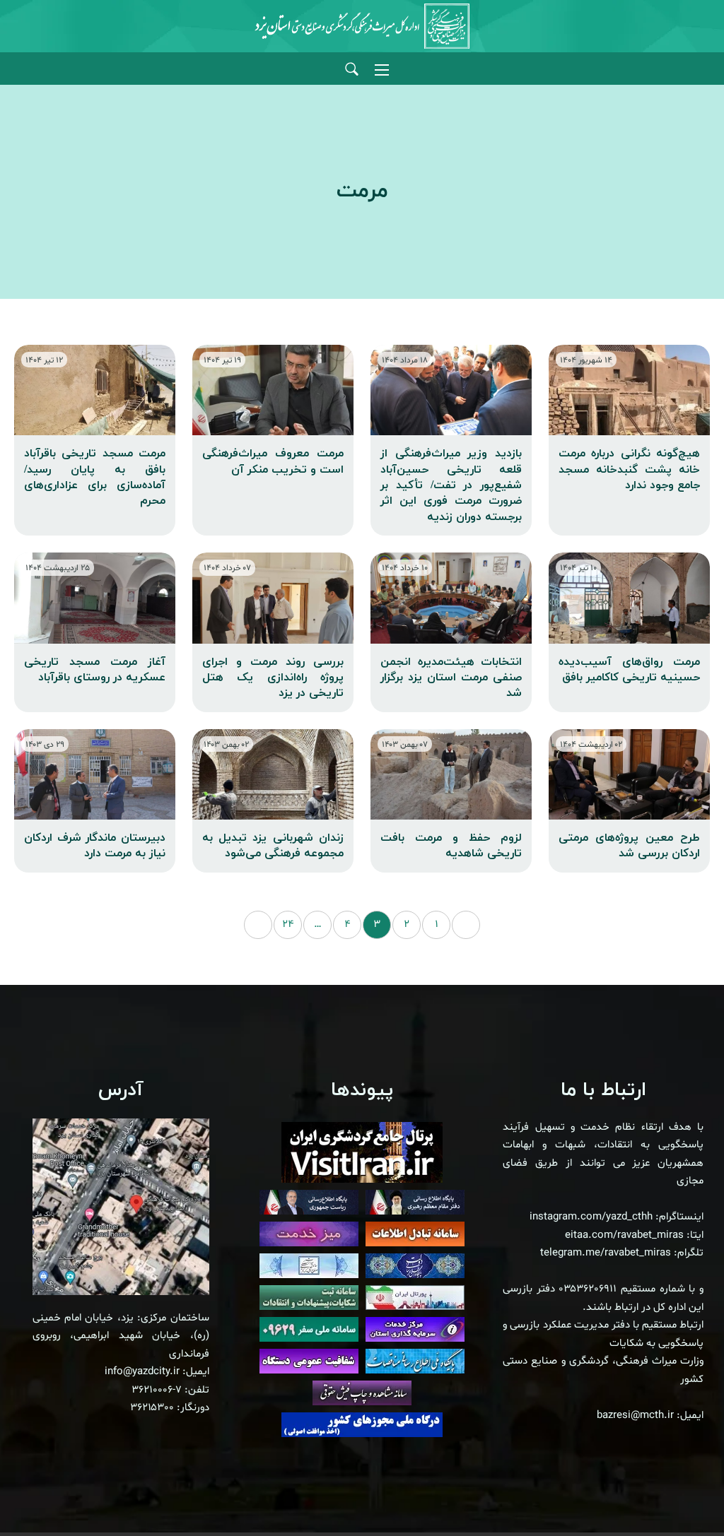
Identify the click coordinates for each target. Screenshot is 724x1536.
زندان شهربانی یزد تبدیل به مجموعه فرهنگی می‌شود (273, 845)
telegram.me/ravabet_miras (605, 1253)
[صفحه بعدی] (258, 925)
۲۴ (288, 924)
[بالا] (674, 1493)
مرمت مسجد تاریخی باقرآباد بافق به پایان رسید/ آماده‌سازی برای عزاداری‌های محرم (94, 477)
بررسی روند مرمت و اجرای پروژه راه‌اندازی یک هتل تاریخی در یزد (273, 678)
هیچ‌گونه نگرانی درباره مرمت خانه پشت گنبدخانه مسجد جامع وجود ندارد (629, 469)
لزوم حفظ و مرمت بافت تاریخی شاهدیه (451, 845)
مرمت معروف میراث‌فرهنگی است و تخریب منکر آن (273, 461)
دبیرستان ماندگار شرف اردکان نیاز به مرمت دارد (94, 845)
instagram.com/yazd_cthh (591, 1217)
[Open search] (352, 69)
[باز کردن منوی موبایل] (382, 70)
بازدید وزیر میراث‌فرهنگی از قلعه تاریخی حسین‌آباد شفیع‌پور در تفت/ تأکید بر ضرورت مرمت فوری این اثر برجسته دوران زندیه (451, 485)
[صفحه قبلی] (466, 925)
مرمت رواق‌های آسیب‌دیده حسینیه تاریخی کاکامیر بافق (629, 669)
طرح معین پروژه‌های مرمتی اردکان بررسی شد (629, 845)
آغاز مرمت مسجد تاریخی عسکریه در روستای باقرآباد (94, 669)
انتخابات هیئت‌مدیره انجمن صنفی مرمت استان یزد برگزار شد (451, 678)
